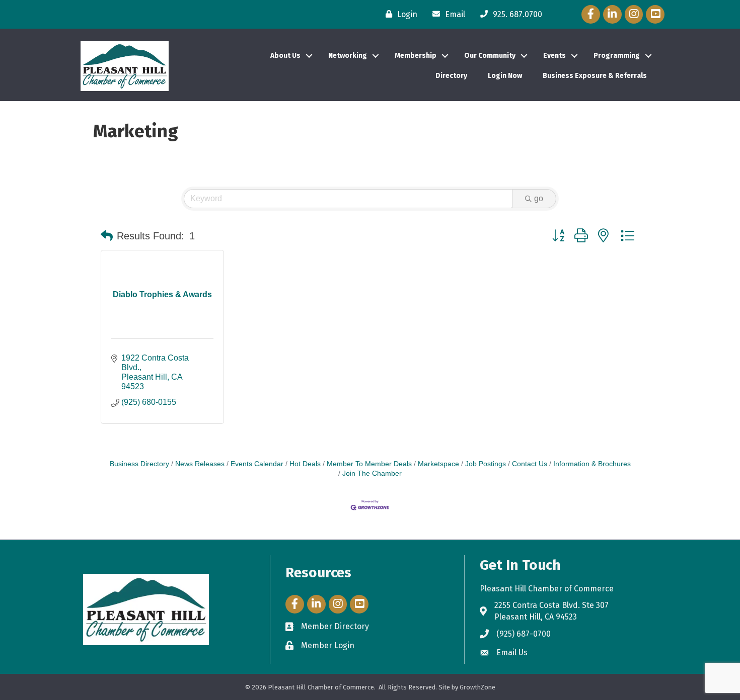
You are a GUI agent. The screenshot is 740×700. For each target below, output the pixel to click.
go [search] (538, 198)
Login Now (505, 75)
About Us (285, 55)
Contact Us (529, 464)
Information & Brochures (592, 464)
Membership (415, 55)
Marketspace (438, 464)
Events (554, 55)
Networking (347, 55)
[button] (107, 236)
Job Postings (485, 464)
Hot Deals (305, 464)
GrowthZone (477, 687)
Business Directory (139, 464)
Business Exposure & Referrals (595, 75)
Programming (617, 55)
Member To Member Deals (369, 464)
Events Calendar (257, 464)
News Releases (200, 464)
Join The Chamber (372, 473)
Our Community (489, 55)
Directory (451, 75)
